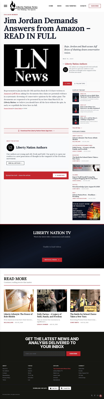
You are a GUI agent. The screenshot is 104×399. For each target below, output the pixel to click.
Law (29, 380)
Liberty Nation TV (58, 370)
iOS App (81, 375)
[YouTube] (97, 395)
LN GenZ (55, 377)
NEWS (59, 6)
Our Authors (6, 370)
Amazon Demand (8, 108)
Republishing (6, 375)
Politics (30, 368)
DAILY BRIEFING (71, 6)
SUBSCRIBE (95, 6)
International (56, 380)
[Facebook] (95, 395)
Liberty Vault (56, 375)
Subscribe (73, 353)
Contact (5, 373)
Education (30, 377)
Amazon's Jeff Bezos (12, 94)
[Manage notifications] (100, 396)
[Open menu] (5, 6)
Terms (4, 380)
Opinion (30, 370)
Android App (82, 377)
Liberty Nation (18, 108)
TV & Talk (30, 375)
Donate (81, 370)
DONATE (83, 6)
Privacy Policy (6, 377)
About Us (5, 368)
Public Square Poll (83, 373)
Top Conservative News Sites (62, 368)
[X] (92, 395)
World (29, 373)
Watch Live (56, 373)
